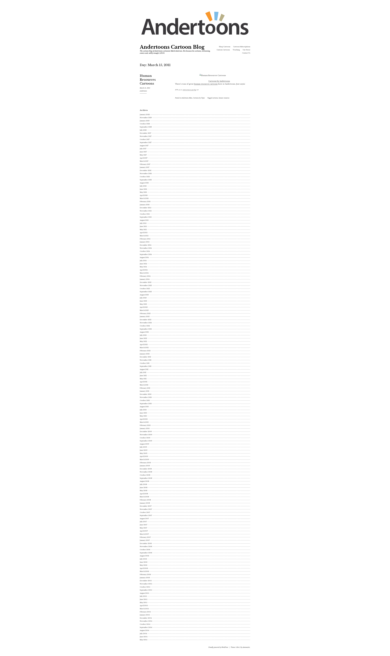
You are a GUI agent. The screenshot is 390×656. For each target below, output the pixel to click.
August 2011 (144, 369)
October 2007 (145, 512)
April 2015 (143, 233)
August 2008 (144, 481)
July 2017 (143, 149)
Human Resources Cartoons (148, 79)
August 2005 (144, 593)
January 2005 (145, 615)
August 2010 (144, 407)
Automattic (246, 647)
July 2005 (143, 596)
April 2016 (144, 195)
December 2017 (145, 133)
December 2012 (145, 320)
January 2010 (145, 428)
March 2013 (144, 310)
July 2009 (143, 447)
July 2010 (143, 410)
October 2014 (145, 251)
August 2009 (144, 444)
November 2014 (146, 248)
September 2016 (146, 180)
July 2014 (143, 261)
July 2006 (143, 559)
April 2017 (143, 158)
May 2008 (143, 490)
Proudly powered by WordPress (218, 647)
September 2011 (145, 366)
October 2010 (145, 400)
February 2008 (145, 500)
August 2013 (144, 295)
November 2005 (146, 584)
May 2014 (143, 267)
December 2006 (146, 543)
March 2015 (144, 236)
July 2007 (143, 522)
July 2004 (143, 633)
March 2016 (144, 198)
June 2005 (143, 599)
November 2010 (146, 397)
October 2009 (145, 438)
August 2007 (144, 519)
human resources (224, 98)
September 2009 (146, 441)
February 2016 (145, 201)
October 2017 (145, 139)
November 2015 (146, 211)
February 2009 (145, 463)
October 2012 (145, 326)
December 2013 (145, 282)
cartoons (215, 98)
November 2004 (146, 621)
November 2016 (146, 173)
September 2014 (146, 254)
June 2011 (143, 376)
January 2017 (144, 167)
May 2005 (143, 602)
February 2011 (145, 388)
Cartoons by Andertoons (219, 81)
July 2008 (143, 484)
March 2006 (144, 571)
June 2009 (143, 450)
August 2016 (144, 183)
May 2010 (143, 416)
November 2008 (146, 472)
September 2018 (146, 127)
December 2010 (145, 394)
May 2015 (143, 229)
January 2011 (144, 391)
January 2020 (145, 114)
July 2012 (143, 335)
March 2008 (144, 497)
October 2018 (145, 124)
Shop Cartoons (224, 47)
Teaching (236, 50)
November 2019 (146, 118)
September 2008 (146, 478)
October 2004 (145, 624)
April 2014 (144, 270)
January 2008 (145, 503)
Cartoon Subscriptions (241, 47)
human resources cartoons (206, 84)
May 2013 (143, 304)
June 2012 (143, 338)
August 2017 (144, 146)
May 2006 (143, 565)
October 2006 (145, 550)
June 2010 (143, 413)
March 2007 (144, 534)
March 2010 (144, 422)
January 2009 (145, 466)
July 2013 (143, 298)
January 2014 (145, 279)
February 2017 (145, 164)
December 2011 (145, 357)
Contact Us (246, 53)
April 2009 (144, 456)
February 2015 (145, 239)
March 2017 (144, 161)
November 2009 (146, 435)
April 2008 (144, 494)
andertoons (143, 91)
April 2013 (144, 307)
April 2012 (144, 344)
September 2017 (146, 142)
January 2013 (145, 316)
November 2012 (146, 323)
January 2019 (145, 121)
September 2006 (146, 553)
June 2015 (143, 226)
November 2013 (146, 285)
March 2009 (144, 459)
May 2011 (143, 379)
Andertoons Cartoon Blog (172, 47)
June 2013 (143, 301)
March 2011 (144, 385)
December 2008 (146, 469)
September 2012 (146, 329)
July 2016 (143, 186)
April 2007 (144, 531)
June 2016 (143, 189)
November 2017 (146, 136)
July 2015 (143, 223)
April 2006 (144, 568)
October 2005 (145, 587)
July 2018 (143, 130)
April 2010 (144, 419)
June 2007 (143, 525)
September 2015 (146, 217)
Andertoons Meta (186, 98)
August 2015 (144, 220)
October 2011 (145, 363)
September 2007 (146, 515)
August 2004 (144, 630)
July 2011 (143, 372)
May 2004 (143, 640)
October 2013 (145, 289)
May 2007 (143, 528)
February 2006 (145, 574)
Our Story (246, 50)
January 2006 (145, 578)
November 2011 (145, 360)
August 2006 (144, 556)
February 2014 (145, 276)
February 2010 (145, 425)
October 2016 (145, 177)
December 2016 (145, 170)
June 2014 (143, 264)
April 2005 (144, 605)
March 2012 (144, 347)
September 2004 (146, 627)
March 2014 (144, 273)
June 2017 (143, 152)
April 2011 (143, 382)
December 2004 (146, 618)
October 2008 (145, 475)
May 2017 (143, 155)
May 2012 (143, 341)
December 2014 (145, 245)
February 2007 (145, 537)
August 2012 (144, 332)
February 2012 (145, 351)
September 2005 (146, 590)
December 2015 (145, 208)
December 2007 (146, 506)
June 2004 (143, 637)
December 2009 (146, 431)
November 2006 (146, 546)
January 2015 (144, 242)
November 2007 (146, 509)
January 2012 (145, 354)
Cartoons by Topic (199, 98)
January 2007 (145, 540)
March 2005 (144, 609)
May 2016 (143, 192)
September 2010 (146, 404)
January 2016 (145, 205)
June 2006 (143, 562)
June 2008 (143, 487)
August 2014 (144, 257)
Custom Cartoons (223, 50)
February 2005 (145, 612)
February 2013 (145, 313)
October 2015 (145, 214)
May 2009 (143, 453)
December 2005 (146, 581)
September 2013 (146, 292)
